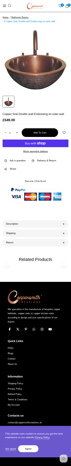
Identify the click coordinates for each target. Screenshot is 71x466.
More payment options (35, 151)
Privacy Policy (42, 437)
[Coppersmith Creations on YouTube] (50, 329)
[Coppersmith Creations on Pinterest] (26, 329)
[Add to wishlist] (64, 132)
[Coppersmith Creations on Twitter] (18, 329)
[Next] (66, 58)
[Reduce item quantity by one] (5, 132)
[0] (67, 6)
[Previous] (5, 58)
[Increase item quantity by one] (17, 132)
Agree (28, 448)
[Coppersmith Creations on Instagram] (42, 329)
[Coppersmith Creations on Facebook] (10, 329)
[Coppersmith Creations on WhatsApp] (34, 329)
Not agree (10, 448)
